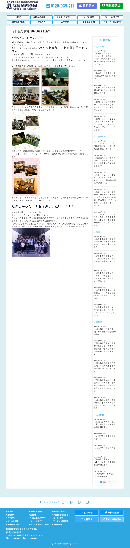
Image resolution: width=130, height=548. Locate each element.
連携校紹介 (57, 524)
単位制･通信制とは (60, 515)
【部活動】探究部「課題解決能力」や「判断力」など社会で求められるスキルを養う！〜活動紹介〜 (104, 348)
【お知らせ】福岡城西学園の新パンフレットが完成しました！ (104, 90)
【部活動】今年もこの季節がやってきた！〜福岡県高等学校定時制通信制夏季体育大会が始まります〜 (104, 385)
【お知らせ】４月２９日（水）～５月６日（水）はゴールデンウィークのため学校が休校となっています (104, 124)
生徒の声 (11, 515)
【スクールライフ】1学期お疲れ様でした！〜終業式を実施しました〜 (104, 146)
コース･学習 (58, 518)
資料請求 (89, 5)
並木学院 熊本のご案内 (39, 524)
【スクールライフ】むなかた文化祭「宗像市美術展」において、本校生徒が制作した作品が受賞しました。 (104, 220)
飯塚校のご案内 (13, 524)
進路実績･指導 (36, 511)
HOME (10, 511)
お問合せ (88, 512)
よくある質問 (12, 521)
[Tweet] (79, 502)
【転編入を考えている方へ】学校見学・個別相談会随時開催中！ (104, 424)
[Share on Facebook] (71, 502)
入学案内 (11, 518)
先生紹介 (33, 515)
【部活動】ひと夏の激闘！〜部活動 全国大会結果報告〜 (105, 331)
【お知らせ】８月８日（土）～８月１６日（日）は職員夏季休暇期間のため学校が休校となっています (104, 58)
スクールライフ (36, 521)
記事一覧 (107, 482)
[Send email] (87, 502)
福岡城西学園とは (60, 511)
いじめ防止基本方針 (38, 518)
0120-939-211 (62, 6)
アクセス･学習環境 (60, 521)
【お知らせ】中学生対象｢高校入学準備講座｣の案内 (105, 76)
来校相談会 (113, 5)
